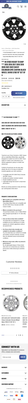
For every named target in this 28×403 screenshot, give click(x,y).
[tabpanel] (11, 310)
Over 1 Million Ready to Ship (14, 1)
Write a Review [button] (14, 272)
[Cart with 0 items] (21, 6)
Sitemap (19, 388)
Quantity (4, 92)
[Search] (18, 6)
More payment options (19, 97)
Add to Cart (11, 310)
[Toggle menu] (25, 6)
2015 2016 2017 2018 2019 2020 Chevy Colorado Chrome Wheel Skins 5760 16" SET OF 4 (11, 320)
